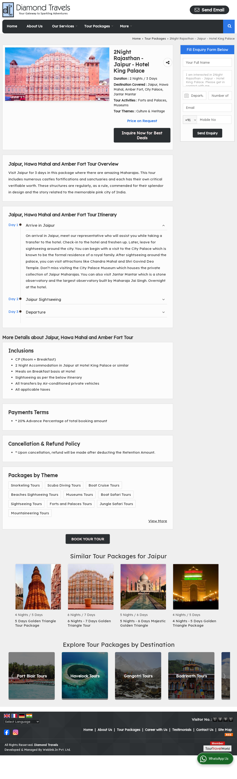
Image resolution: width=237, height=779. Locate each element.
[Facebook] (6, 732)
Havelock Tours (85, 676)
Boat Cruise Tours (103, 485)
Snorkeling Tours (25, 485)
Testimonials (181, 730)
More (124, 26)
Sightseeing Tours (26, 504)
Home (12, 26)
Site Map (225, 730)
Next (224, 676)
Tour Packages (97, 26)
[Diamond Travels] (36, 9)
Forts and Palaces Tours (71, 504)
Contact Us (204, 730)
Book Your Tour (87, 539)
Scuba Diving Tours (64, 485)
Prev (13, 676)
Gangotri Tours (138, 676)
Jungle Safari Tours (116, 504)
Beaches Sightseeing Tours (34, 494)
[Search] (229, 26)
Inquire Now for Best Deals (142, 135)
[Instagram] (15, 732)
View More (157, 521)
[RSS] (229, 734)
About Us (35, 26)
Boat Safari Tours (116, 494)
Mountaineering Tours (30, 513)
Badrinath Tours (191, 676)
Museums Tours (79, 494)
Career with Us (156, 730)
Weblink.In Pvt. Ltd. (57, 749)
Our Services (63, 26)
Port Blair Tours (32, 676)
